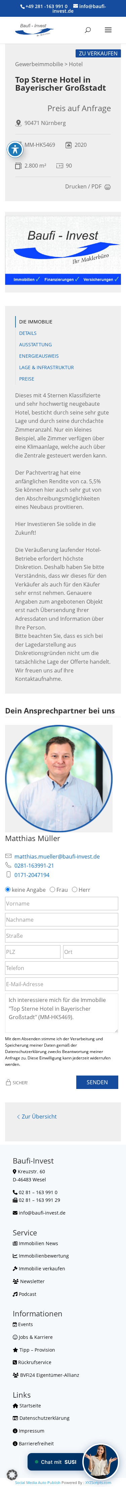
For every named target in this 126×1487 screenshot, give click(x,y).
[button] (12, 1475)
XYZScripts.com (98, 1482)
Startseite (29, 1405)
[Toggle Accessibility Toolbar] (15, 149)
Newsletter (32, 1281)
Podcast (26, 1294)
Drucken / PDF (83, 187)
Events (25, 1324)
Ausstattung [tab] (35, 344)
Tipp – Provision (36, 1350)
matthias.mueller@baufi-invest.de (57, 856)
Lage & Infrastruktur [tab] (46, 367)
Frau (62, 889)
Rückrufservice (34, 1362)
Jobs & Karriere (35, 1337)
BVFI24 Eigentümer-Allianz (49, 1375)
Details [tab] (28, 333)
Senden (97, 1082)
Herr (84, 889)
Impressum (30, 1431)
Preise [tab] (26, 379)
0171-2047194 (31, 875)
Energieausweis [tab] (39, 356)
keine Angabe (28, 889)
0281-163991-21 (34, 865)
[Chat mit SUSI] (100, 1461)
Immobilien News (37, 1243)
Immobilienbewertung (43, 1256)
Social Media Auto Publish (37, 1482)
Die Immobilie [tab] (35, 321)
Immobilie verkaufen (41, 1268)
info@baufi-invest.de (42, 1213)
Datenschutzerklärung (44, 1418)
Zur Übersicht (39, 1116)
